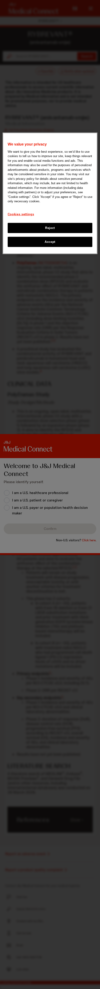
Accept (50, 242)
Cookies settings (21, 214)
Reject (50, 228)
